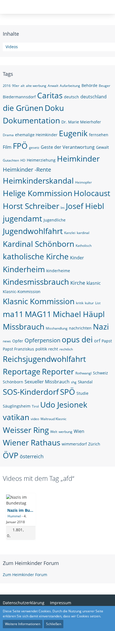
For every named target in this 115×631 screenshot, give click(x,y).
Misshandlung (57, 328)
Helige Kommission (37, 193)
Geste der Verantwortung (68, 147)
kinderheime (58, 270)
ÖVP (10, 455)
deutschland (93, 97)
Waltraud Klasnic (53, 418)
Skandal (85, 381)
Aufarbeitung (70, 85)
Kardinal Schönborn (38, 243)
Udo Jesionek (63, 404)
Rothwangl (83, 373)
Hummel (14, 516)
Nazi (101, 326)
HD (22, 160)
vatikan (16, 417)
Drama (8, 135)
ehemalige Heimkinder (36, 134)
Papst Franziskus (18, 349)
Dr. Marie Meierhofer (81, 122)
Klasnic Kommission (39, 301)
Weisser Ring (26, 430)
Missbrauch (23, 326)
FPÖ (20, 145)
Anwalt (53, 85)
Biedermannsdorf (19, 96)
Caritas (50, 95)
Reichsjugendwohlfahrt (44, 359)
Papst (107, 340)
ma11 (13, 314)
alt (23, 85)
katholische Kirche (36, 256)
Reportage (21, 371)
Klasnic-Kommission (21, 291)
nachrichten (80, 328)
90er (15, 85)
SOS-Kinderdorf (31, 391)
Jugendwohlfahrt (33, 231)
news (7, 341)
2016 (7, 85)
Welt (53, 431)
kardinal (83, 232)
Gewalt (102, 147)
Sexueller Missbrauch (47, 382)
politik (41, 349)
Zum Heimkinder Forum (31, 563)
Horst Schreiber (31, 206)
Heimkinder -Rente (27, 169)
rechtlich (66, 349)
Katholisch (84, 245)
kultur (89, 303)
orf (97, 341)
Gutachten (11, 160)
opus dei (77, 339)
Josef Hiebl (85, 206)
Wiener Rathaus (31, 442)
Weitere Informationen (22, 624)
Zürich (94, 444)
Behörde (89, 85)
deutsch (71, 96)
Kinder (77, 258)
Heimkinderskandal (38, 180)
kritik (79, 303)
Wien (79, 431)
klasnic (94, 283)
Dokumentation (31, 120)
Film (7, 147)
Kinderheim (24, 269)
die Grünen (23, 108)
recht (53, 349)
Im (62, 207)
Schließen (53, 624)
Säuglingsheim (16, 406)
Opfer (17, 340)
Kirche (77, 282)
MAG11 (38, 314)
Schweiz (100, 373)
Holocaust (92, 193)
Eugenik (73, 133)
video (35, 418)
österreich (32, 456)
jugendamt (22, 218)
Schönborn (13, 381)
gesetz (34, 147)
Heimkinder (78, 158)
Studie (82, 393)
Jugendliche (55, 220)
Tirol (35, 406)
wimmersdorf (74, 444)
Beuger (104, 85)
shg (73, 382)
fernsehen (98, 134)
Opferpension (42, 340)
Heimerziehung (41, 160)
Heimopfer (83, 182)
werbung (65, 431)
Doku (54, 108)
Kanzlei (69, 232)
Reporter (58, 371)
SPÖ (67, 391)
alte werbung (36, 85)
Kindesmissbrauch (36, 281)
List (97, 303)
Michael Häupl (79, 314)
